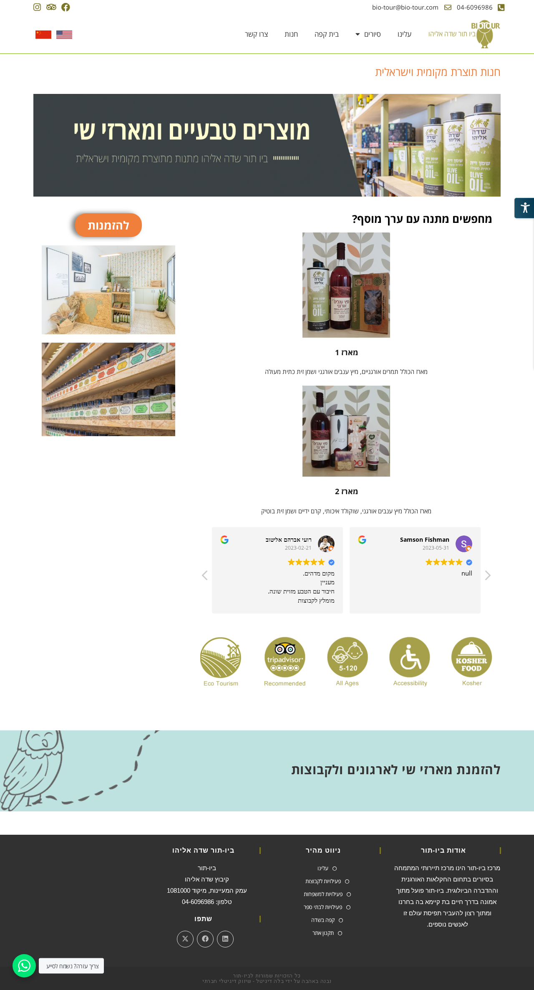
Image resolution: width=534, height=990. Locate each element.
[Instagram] (37, 7)
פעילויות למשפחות (323, 894)
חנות (291, 34)
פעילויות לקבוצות (323, 881)
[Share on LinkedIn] (225, 939)
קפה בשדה (323, 920)
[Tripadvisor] (51, 7)
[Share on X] (185, 939)
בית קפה (327, 34)
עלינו (404, 34)
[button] (487, 577)
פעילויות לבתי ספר (323, 907)
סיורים (372, 34)
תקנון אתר (323, 933)
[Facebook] (66, 7)
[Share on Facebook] (205, 939)
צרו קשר (256, 34)
